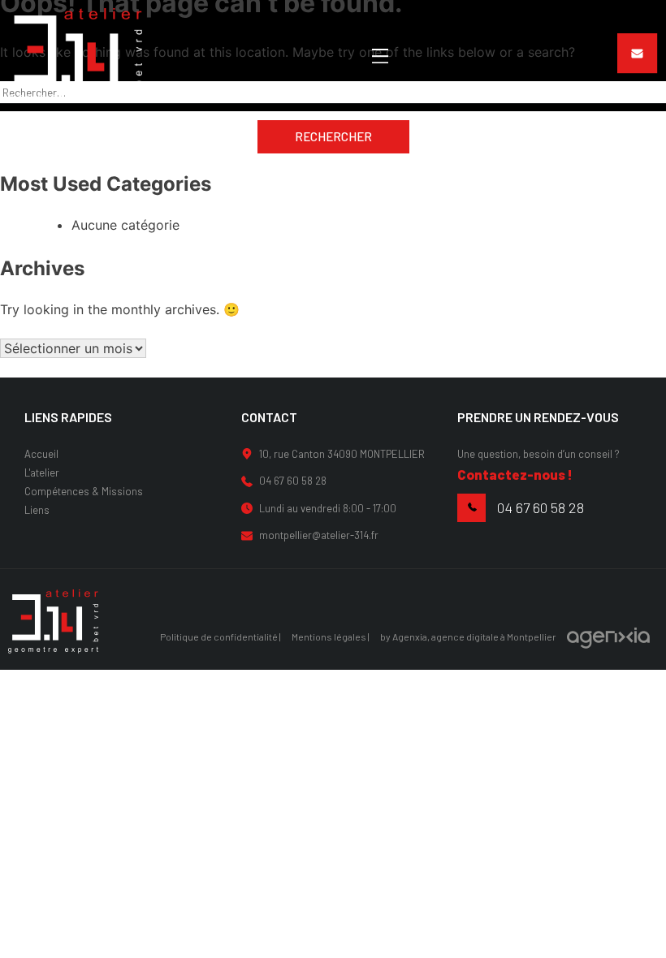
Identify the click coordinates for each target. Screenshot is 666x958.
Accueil (41, 453)
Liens (37, 509)
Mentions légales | (331, 636)
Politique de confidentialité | (220, 636)
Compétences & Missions (83, 491)
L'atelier (41, 472)
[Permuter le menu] (380, 56)
